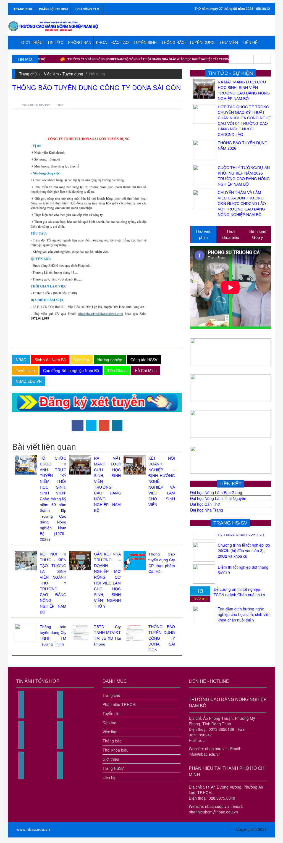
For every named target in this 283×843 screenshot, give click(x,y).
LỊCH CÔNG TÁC (87, 9)
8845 (60, 104)
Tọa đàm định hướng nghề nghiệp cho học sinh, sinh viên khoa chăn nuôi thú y (244, 606)
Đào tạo (109, 722)
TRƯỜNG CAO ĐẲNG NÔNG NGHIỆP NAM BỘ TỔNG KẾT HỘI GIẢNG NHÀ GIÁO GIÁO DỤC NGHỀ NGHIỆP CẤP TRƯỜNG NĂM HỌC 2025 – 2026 (137, 59)
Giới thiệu (111, 759)
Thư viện (228, 42)
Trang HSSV (113, 768)
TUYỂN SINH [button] (145, 42)
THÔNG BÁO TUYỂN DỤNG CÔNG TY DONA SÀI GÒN (161, 638)
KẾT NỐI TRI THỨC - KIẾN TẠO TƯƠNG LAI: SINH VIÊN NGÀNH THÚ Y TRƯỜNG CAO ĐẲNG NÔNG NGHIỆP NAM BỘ (53, 583)
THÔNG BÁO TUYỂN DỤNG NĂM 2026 (243, 146)
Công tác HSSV (143, 359)
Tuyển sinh (25, 370)
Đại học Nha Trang (206, 510)
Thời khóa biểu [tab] (230, 234)
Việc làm (81, 359)
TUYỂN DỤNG (202, 42)
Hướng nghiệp (109, 359)
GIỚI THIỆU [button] (32, 42)
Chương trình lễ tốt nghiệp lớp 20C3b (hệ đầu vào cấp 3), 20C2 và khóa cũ (244, 542)
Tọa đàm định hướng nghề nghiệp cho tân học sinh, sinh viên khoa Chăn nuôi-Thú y (243, 628)
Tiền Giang (117, 370)
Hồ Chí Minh (146, 370)
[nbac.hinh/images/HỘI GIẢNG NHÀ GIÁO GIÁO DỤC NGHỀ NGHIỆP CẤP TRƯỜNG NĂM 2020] (60, 747)
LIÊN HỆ (250, 42)
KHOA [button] (101, 42)
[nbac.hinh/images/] (21, 717)
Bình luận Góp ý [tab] (257, 234)
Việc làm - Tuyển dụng (63, 74)
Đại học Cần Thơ (205, 504)
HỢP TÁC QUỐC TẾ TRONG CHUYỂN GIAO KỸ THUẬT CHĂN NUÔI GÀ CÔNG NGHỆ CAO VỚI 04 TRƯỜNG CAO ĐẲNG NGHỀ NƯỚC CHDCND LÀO (244, 121)
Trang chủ (28, 74)
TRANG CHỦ (23, 9)
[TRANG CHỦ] (13, 42)
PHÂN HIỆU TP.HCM (53, 9)
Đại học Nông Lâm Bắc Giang (216, 492)
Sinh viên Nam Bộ (50, 359)
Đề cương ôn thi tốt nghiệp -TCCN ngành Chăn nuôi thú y (239, 584)
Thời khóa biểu (116, 750)
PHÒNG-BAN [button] (79, 42)
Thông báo (112, 741)
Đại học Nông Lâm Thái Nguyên (218, 498)
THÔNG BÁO (173, 42)
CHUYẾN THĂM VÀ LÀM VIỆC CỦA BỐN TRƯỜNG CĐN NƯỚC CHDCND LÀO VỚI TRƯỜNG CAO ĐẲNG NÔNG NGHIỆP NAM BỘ (242, 203)
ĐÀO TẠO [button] (120, 42)
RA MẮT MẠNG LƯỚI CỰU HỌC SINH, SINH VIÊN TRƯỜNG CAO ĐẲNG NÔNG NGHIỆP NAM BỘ (244, 90)
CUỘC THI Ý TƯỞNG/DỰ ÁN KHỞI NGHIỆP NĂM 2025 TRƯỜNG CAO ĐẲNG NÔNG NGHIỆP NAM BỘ (244, 175)
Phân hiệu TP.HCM (119, 704)
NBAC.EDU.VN (29, 381)
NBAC (21, 359)
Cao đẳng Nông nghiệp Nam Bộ (71, 370)
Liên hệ (109, 777)
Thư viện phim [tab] (203, 234)
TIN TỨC (55, 42)
